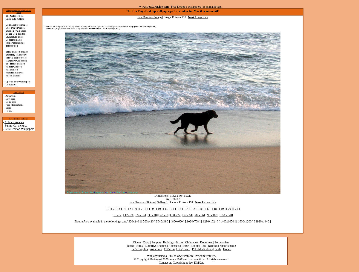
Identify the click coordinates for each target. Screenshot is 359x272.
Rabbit (195, 245)
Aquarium (10, 95)
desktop (12, 69)
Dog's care (11, 101)
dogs (14, 36)
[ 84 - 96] (199, 215)
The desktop (15, 63)
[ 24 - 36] (140, 215)
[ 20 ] (229, 208)
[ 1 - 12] (117, 215)
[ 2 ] (113, 208)
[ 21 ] (236, 208)
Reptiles (212, 245)
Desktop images (16, 24)
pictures (14, 72)
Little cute (15, 18)
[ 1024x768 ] (192, 221)
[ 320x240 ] (134, 221)
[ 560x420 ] (148, 221)
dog (12, 45)
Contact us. (11, 84)
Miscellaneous (13, 75)
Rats (203, 245)
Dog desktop (16, 33)
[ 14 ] (187, 208)
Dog (14, 39)
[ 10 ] (159, 208)
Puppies (156, 242)
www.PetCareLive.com (191, 255)
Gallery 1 (162, 202)
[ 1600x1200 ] (244, 221)
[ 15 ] (194, 208)
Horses (9, 110)
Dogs (15, 42)
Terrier (130, 245)
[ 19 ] (222, 208)
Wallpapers (16, 30)
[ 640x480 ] (163, 221)
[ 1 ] (108, 208)
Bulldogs (168, 242)
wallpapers (16, 54)
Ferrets (162, 245)
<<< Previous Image (149, 17)
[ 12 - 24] (128, 215)
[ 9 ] (153, 208)
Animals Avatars (14, 122)
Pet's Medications (14, 104)
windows (14, 66)
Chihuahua (191, 242)
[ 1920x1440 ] (262, 221)
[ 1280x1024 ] (209, 221)
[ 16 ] (201, 208)
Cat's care (10, 98)
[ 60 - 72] (175, 215)
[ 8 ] (147, 208)
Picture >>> (205, 202)
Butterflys (150, 245)
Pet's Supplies (18, 93)
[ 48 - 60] (163, 215)
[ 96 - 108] (211, 215)
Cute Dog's (15, 27)
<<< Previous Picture (142, 202)
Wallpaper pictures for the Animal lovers (18, 12)
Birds (8, 107)
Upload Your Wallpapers (18, 81)
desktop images (17, 51)
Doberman (206, 242)
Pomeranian (222, 242)
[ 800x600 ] (177, 221)
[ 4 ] (124, 208)
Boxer (179, 242)
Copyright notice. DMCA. (188, 262)
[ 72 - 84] (187, 215)
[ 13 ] (180, 208)
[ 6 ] (136, 208)
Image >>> (198, 17)
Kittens (137, 242)
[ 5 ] (130, 208)
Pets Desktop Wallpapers (19, 128)
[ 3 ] (119, 208)
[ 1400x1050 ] (227, 221)
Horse (185, 245)
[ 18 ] (215, 208)
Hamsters (174, 245)
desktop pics (16, 57)
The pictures (14, 15)
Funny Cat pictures (16, 125)
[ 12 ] (172, 208)
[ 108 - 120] (226, 215)
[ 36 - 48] (152, 215)
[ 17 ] (208, 208)
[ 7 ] (141, 208)
